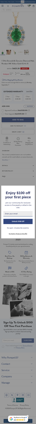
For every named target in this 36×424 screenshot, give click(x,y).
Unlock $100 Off (18, 221)
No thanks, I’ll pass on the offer (18, 234)
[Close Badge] (28, 416)
